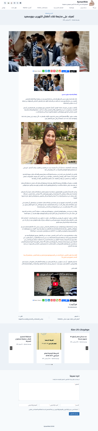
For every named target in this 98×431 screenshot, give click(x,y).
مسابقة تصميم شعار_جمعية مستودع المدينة (23, 339)
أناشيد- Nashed (27, 7)
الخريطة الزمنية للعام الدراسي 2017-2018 (51, 354)
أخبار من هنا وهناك (49, 13)
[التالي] (11, 348)
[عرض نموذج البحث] (5, 3)
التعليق (76, 384)
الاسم (77, 405)
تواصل (3, 7)
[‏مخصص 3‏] (8, 3)
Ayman (73, 20)
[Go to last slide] (87, 348)
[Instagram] (14, 3)
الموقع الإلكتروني (32, 405)
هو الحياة (71, 7)
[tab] (50, 364)
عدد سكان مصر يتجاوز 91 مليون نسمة (78, 337)
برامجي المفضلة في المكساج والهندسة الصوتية (31, 318)
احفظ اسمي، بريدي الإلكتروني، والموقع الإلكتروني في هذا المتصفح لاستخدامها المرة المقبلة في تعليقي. (53, 409)
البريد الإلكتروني (53, 405)
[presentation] (49, 341)
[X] (17, 3)
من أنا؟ (94, 7)
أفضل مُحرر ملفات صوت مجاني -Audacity (68, 318)
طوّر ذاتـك (14, 7)
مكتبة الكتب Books (42, 7)
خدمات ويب (83, 7)
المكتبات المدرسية (58, 7)
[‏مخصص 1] (11, 3)
